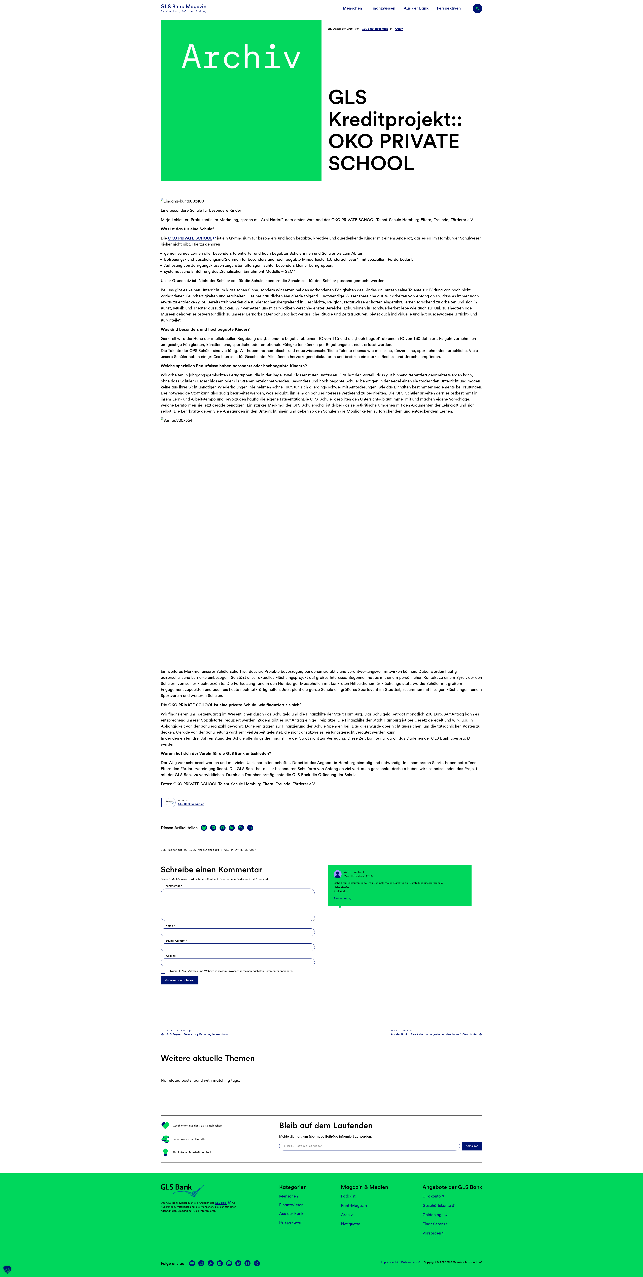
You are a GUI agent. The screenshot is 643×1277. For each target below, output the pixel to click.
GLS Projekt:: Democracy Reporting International (197, 1034)
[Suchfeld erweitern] (477, 8)
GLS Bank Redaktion (375, 28)
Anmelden (472, 1145)
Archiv (399, 28)
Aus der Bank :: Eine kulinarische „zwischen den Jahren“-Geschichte (434, 1034)
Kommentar (173, 885)
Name (170, 925)
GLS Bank (221, 1202)
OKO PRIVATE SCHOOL (190, 238)
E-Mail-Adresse (176, 940)
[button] (7, 1269)
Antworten (340, 898)
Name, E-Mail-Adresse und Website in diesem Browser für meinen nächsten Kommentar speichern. (231, 971)
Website (170, 955)
